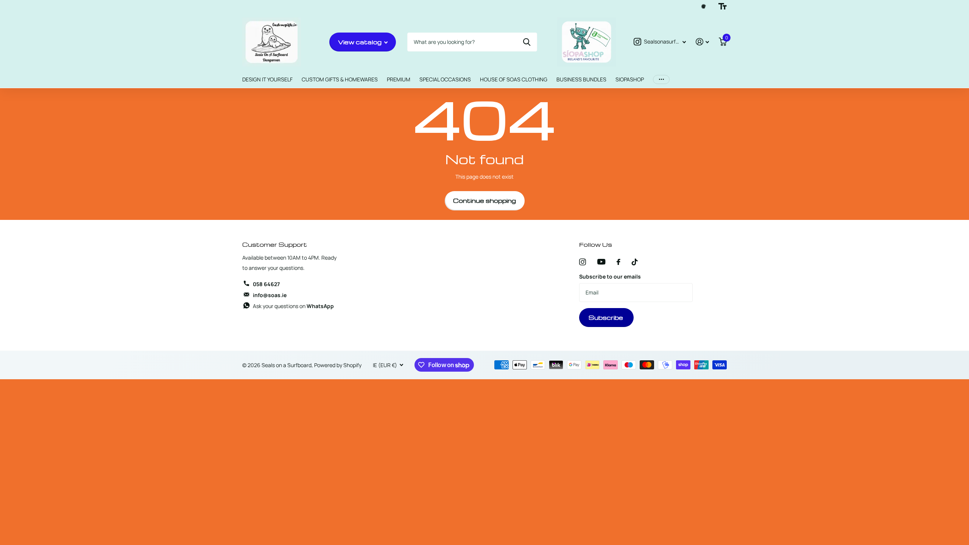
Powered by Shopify (337, 365)
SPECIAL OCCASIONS (445, 79)
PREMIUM (398, 79)
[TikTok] (635, 261)
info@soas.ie (270, 295)
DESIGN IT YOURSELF (267, 79)
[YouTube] (601, 262)
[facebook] (618, 262)
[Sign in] (702, 41)
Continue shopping (484, 200)
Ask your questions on (293, 306)
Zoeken (526, 42)
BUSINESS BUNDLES (581, 79)
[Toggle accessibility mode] (722, 6)
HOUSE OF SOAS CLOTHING (513, 79)
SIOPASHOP (629, 79)
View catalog (360, 42)
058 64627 (266, 284)
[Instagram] (582, 261)
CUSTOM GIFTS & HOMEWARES (340, 79)
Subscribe (607, 317)
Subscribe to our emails (610, 276)
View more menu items (661, 79)
